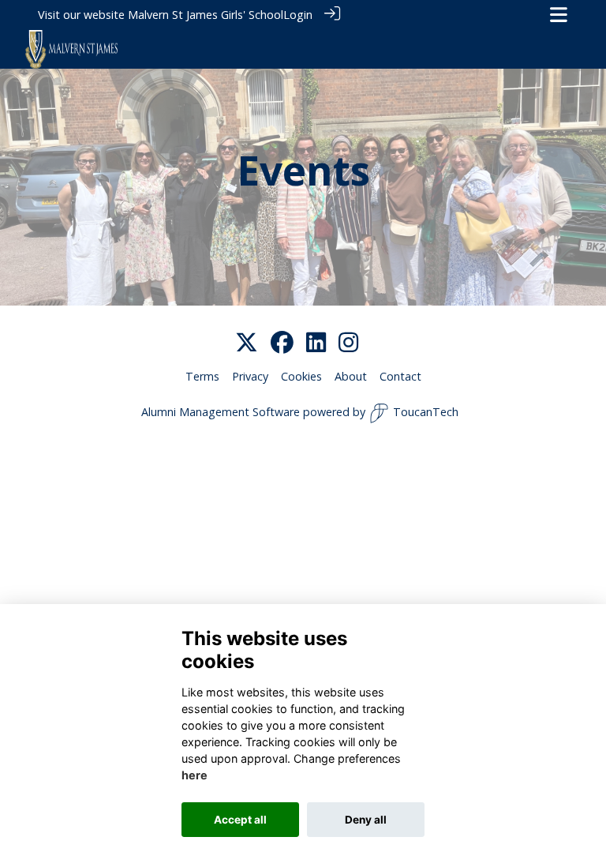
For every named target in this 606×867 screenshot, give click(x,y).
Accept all (240, 819)
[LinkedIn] (316, 343)
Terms (202, 376)
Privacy (250, 376)
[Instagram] (348, 343)
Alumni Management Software (220, 411)
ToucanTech (425, 411)
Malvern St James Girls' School (205, 14)
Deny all (366, 819)
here (194, 775)
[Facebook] (282, 343)
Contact (400, 376)
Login (297, 14)
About (351, 376)
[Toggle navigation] (558, 14)
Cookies (301, 376)
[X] (246, 343)
